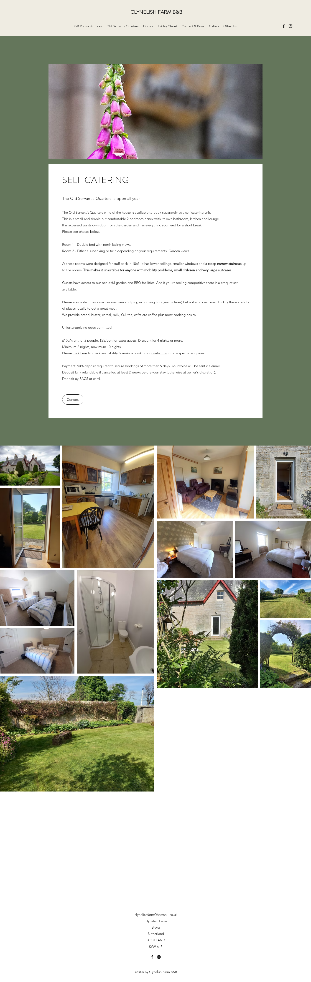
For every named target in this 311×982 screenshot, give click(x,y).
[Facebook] (283, 26)
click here (80, 353)
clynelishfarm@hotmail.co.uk (156, 914)
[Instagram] (290, 26)
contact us (159, 353)
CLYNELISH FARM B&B (156, 11)
